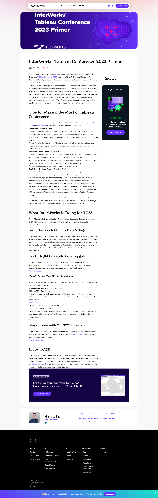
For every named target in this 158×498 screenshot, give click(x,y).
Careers (69, 456)
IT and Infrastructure (50, 460)
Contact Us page (38, 364)
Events (85, 456)
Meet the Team (72, 452)
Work (46, 448)
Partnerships (50, 469)
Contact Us (122, 6)
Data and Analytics (52, 456)
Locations (69, 459)
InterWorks (38, 6)
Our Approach (35, 459)
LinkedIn (46, 423)
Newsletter (87, 472)
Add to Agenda (34, 302)
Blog (84, 452)
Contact (102, 448)
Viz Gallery (87, 459)
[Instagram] (35, 443)
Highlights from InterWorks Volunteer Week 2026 (97, 414)
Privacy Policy (33, 480)
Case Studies (50, 465)
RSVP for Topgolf (35, 271)
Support (102, 452)
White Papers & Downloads (89, 468)
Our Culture (34, 456)
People (67, 448)
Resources (86, 448)
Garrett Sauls (37, 68)
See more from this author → (88, 422)
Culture (32, 448)
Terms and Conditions (36, 482)
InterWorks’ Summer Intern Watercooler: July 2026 (97, 418)
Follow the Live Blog (36, 340)
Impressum (32, 486)
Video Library (88, 463)
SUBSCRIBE (110, 494)
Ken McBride (42, 126)
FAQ (30, 484)
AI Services (49, 452)
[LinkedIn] (31, 443)
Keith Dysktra (87, 123)
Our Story (33, 452)
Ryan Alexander (78, 334)
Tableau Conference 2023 (47, 77)
